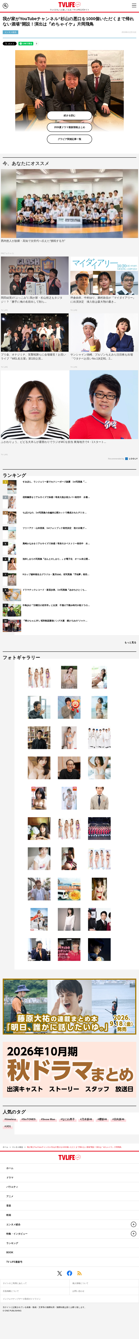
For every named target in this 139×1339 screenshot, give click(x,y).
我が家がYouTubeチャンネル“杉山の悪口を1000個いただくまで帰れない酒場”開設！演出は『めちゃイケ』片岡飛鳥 (74, 1147)
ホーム (5, 1147)
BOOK (9, 1252)
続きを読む (69, 115)
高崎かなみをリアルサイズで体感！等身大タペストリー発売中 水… (56, 543)
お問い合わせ (78, 1291)
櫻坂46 (103, 1119)
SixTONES (29, 1119)
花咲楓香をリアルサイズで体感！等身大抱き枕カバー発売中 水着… (56, 497)
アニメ (9, 1196)
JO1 (8, 1126)
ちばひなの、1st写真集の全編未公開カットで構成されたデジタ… (55, 512)
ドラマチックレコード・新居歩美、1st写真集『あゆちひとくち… (55, 590)
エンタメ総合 (17, 1147)
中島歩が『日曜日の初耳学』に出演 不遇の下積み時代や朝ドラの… (56, 605)
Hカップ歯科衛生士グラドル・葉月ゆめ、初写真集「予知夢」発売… (56, 574)
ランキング (12, 1243)
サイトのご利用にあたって (15, 1283)
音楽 (8, 1205)
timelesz (11, 1119)
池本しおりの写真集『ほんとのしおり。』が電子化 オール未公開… (56, 559)
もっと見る (130, 642)
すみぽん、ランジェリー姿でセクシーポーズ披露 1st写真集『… (55, 481)
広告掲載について (11, 1291)
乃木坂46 (87, 1119)
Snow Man (48, 1119)
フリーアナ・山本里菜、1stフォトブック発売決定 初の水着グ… (55, 528)
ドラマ (9, 1177)
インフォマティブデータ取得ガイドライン (22, 1299)
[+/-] (133, 1224)
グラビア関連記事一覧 (69, 139)
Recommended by (116, 459)
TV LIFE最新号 (14, 1262)
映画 (8, 1215)
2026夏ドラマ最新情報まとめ (69, 127)
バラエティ (12, 1186)
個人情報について (80, 1283)
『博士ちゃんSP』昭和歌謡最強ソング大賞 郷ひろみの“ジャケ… (55, 620)
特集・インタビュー (17, 1233)
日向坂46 (119, 1119)
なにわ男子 (68, 1119)
